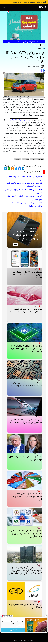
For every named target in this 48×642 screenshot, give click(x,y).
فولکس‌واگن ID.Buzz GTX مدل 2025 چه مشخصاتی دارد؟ (25, 57)
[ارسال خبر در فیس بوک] (19, 168)
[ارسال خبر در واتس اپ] (8, 168)
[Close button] (46, 616)
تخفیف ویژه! (13, 630)
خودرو (43, 45)
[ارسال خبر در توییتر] (15, 168)
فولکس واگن (36, 45)
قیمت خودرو (18, 159)
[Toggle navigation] (4, 7)
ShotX (42, 7)
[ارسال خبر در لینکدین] (22, 168)
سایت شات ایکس (16, 119)
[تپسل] (8, 12)
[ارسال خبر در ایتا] (12, 168)
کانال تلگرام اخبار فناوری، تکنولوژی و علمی (24, 42)
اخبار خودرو (27, 119)
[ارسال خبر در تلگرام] (5, 168)
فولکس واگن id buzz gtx (37, 159)
